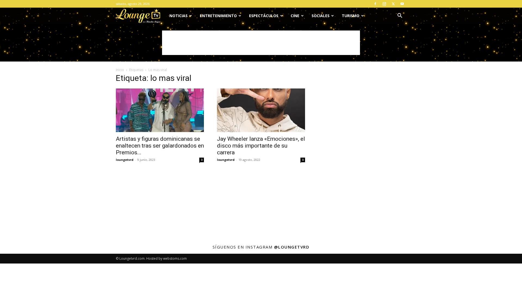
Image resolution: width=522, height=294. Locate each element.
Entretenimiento (218, 15)
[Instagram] (384, 4)
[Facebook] (375, 4)
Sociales (321, 15)
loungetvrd (124, 160)
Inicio (120, 70)
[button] (399, 16)
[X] (393, 4)
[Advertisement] (261, 42)
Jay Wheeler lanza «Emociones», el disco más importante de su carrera (261, 146)
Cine (295, 15)
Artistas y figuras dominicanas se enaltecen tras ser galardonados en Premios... (160, 146)
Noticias (178, 15)
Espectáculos (263, 15)
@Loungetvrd (292, 247)
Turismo (350, 15)
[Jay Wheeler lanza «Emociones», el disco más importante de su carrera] (261, 110)
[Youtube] (402, 4)
